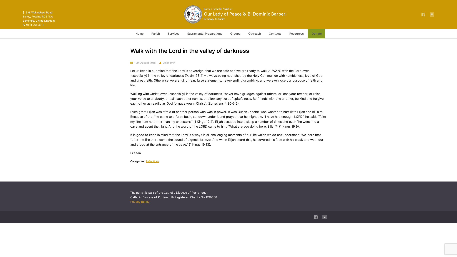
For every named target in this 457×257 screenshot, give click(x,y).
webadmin (169, 62)
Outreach (254, 33)
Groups (235, 33)
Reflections (152, 161)
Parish (155, 33)
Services (173, 33)
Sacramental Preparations (204, 33)
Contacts (275, 33)
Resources (296, 33)
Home (139, 33)
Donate (317, 33)
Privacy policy (139, 201)
